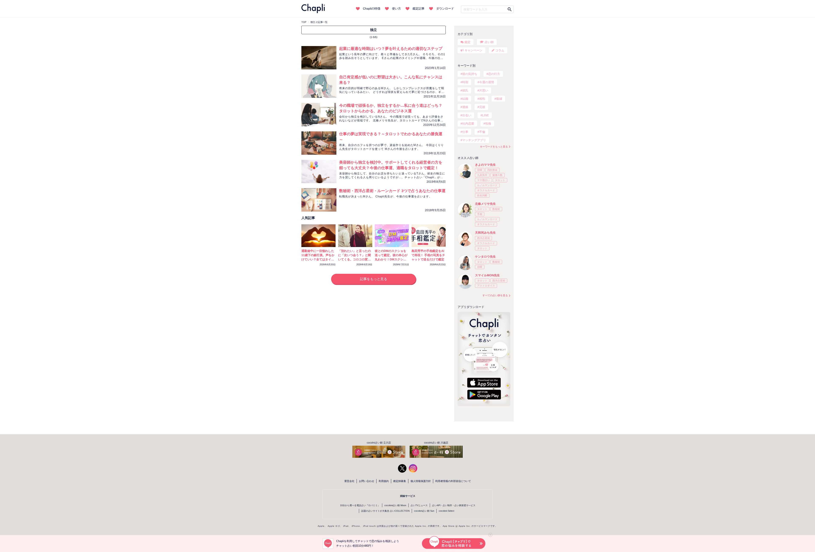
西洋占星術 (483, 238)
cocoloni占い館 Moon (395, 505)
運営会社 (349, 481)
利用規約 (384, 481)
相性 (482, 98)
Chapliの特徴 (371, 8)
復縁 (499, 98)
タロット (500, 180)
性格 (488, 123)
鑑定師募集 (399, 481)
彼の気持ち (469, 74)
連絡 (465, 107)
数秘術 (496, 209)
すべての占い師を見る (495, 295)
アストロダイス (486, 285)
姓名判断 (482, 195)
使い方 (396, 8)
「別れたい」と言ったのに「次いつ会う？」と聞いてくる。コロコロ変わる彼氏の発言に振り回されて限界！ (354, 259)
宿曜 (479, 170)
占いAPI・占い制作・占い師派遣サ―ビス (453, 505)
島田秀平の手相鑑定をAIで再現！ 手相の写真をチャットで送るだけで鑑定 (428, 255)
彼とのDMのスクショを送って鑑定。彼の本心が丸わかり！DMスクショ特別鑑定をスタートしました (391, 259)
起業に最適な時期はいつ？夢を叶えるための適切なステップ (390, 48)
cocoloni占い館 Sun (424, 511)
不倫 (482, 131)
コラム (499, 50)
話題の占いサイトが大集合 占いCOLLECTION (385, 511)
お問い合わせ (366, 481)
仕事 (465, 131)
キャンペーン (473, 50)
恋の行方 (494, 74)
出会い (466, 115)
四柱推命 (492, 170)
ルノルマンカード (487, 185)
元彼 (482, 107)
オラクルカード (486, 190)
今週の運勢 (486, 82)
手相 (479, 214)
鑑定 (468, 42)
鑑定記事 (418, 8)
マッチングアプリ (474, 140)
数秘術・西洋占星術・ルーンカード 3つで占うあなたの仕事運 (392, 191)
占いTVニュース (419, 505)
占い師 (489, 42)
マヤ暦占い (483, 180)
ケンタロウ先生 (485, 256)
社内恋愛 (468, 123)
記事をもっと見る (373, 279)
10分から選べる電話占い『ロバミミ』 (360, 505)
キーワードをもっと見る (494, 146)
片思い (483, 90)
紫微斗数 (497, 175)
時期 (465, 82)
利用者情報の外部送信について (453, 481)
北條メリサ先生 (485, 203)
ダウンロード (445, 8)
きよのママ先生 (485, 164)
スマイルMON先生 (487, 275)
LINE (485, 115)
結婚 (465, 98)
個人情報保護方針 (420, 481)
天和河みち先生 (485, 232)
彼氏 (465, 90)
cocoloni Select (446, 511)
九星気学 (482, 175)
